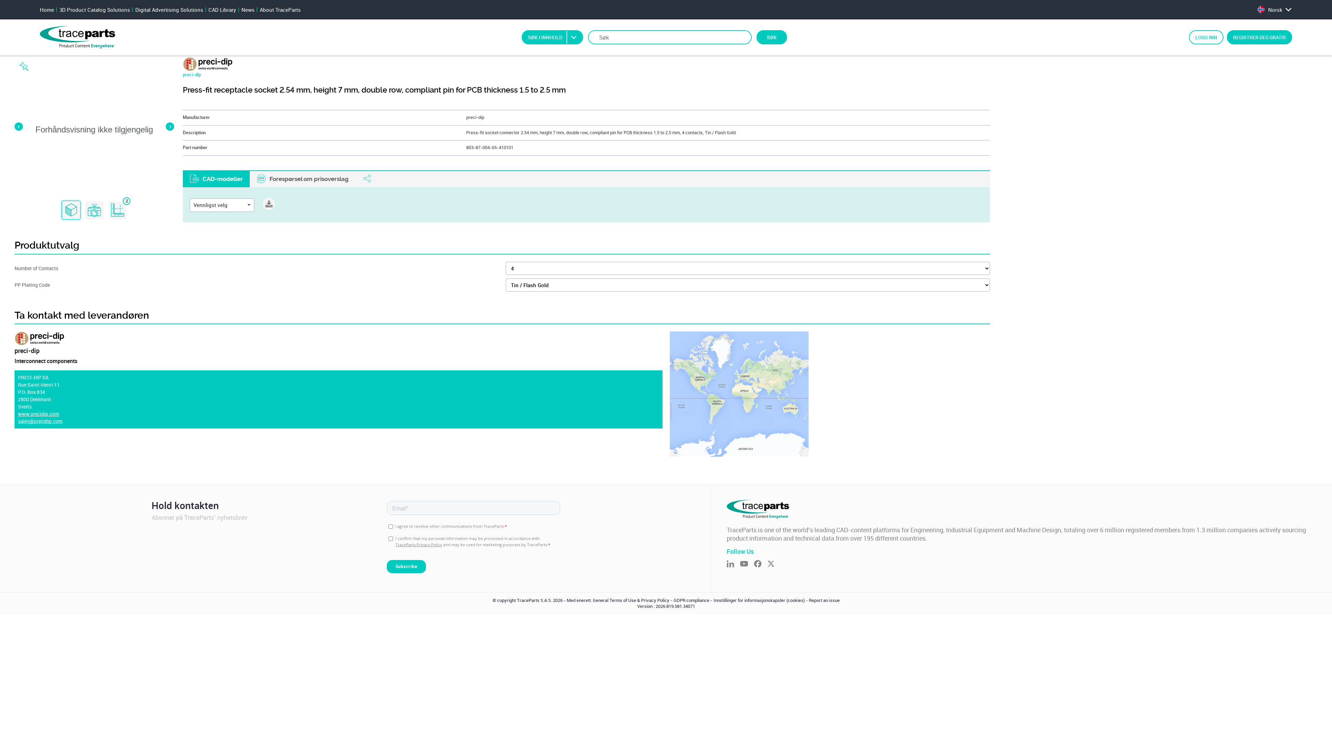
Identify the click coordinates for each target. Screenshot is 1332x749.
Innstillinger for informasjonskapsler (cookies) (759, 600)
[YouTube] (747, 564)
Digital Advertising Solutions (169, 9)
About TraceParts (280, 9)
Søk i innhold (545, 37)
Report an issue (824, 600)
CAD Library (222, 9)
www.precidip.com (38, 414)
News (248, 9)
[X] (773, 564)
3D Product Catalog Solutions (94, 9)
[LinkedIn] (733, 564)
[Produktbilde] (94, 210)
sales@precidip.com (40, 421)
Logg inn (1206, 37)
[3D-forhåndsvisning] (71, 210)
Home (47, 9)
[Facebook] (760, 564)
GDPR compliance (691, 600)
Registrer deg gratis (1259, 37)
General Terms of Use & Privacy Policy (631, 600)
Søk (772, 37)
